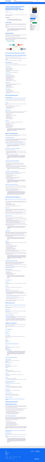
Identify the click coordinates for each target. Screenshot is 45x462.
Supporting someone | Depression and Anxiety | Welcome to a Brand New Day (14, 436)
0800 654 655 (8, 366)
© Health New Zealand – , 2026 (9, 458)
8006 (7, 367)
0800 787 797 (8, 361)
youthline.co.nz (9, 349)
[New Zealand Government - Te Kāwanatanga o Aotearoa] (37, 459)
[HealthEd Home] (8, 1)
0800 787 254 (8, 387)
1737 (8, 333)
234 (6, 348)
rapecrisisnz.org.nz (20, 379)
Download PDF (32, 18)
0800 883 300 (8, 379)
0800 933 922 (8, 375)
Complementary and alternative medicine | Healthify (11, 266)
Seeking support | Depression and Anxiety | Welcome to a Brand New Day (14, 143)
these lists (21, 221)
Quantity (31, 21)
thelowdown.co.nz (8, 316)
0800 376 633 (8, 347)
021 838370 (12, 383)
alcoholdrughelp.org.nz (10, 362)
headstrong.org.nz (8, 318)
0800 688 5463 (8, 371)
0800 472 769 (8, 383)
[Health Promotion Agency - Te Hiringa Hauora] (33, 451)
